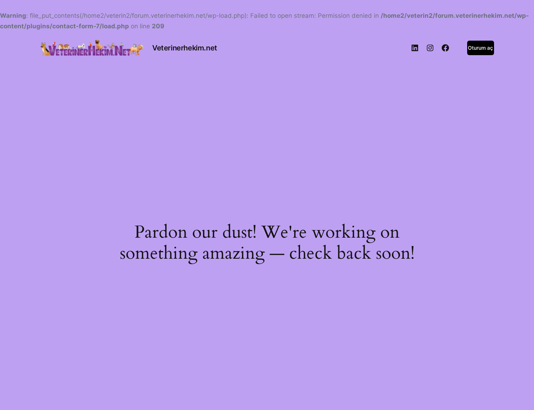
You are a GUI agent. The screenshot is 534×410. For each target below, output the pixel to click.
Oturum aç (480, 48)
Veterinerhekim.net (184, 48)
